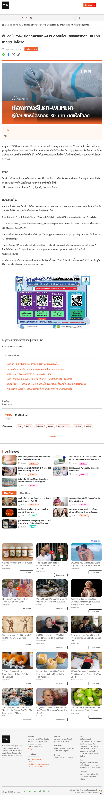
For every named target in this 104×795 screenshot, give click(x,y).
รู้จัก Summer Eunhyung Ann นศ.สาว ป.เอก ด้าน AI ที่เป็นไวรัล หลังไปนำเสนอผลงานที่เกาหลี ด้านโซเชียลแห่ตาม (34, 522)
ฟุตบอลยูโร (83, 767)
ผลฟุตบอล (83, 762)
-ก (22, 17)
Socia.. (84, 515)
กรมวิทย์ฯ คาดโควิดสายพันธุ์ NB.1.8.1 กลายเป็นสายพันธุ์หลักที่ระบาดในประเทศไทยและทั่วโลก (46, 384)
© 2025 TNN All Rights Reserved (87, 792)
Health (68, 748)
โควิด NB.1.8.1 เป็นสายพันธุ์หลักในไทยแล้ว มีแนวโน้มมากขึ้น (32, 364)
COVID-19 (83, 753)
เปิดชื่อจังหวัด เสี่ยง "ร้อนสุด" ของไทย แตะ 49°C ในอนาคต (33, 510)
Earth (33, 515)
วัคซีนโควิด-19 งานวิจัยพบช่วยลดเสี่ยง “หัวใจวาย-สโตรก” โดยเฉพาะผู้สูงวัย (33, 480)
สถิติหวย (82, 779)
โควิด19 (28, 426)
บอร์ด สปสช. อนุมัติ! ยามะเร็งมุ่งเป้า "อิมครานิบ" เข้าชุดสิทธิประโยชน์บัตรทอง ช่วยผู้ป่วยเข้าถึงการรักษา (85, 458)
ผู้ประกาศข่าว (58, 741)
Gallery (82, 756)
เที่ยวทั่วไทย (94, 774)
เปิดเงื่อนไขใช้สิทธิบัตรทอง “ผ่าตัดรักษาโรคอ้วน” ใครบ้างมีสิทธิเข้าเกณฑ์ (34, 458)
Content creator (59, 757)
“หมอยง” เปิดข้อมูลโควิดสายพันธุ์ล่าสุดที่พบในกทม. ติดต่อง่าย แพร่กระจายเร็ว (39, 388)
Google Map (32, 749)
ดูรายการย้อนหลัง (67, 739)
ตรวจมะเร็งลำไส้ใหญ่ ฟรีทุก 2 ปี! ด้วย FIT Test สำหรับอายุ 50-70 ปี (34, 469)
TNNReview (84, 776)
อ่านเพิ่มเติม (52, 436)
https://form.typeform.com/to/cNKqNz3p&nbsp (58, 234)
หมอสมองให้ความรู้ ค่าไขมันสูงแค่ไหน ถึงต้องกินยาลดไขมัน (84, 499)
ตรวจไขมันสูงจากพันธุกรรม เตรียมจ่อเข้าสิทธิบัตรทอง (84, 469)
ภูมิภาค (96, 746)
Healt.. (83, 463)
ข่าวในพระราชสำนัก (85, 739)
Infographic (84, 751)
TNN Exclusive (85, 741)
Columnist (70, 757)
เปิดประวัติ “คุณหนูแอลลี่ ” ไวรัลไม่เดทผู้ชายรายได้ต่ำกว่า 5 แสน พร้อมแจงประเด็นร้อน (83, 510)
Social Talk (92, 744)
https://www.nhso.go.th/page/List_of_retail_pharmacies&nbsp (30, 187)
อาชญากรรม (84, 746)
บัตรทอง (50, 426)
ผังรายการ (66, 741)
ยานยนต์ (82, 749)
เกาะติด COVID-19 (14, 24)
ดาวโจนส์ (92, 751)
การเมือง (98, 741)
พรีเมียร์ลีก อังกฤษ (86, 765)
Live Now (91, 5)
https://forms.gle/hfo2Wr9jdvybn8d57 (48, 217)
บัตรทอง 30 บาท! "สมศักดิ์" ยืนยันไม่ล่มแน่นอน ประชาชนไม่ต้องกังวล (35, 369)
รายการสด (57, 739)
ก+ (31, 18)
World (56, 748)
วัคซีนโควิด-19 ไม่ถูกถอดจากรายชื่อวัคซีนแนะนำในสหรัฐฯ (31, 374)
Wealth (62, 748)
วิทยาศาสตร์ (83, 744)
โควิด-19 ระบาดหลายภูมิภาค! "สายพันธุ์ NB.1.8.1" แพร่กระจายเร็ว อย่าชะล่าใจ (39, 379)
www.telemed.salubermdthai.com (35, 245)
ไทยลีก (98, 767)
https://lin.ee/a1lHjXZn (47, 223)
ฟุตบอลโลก (91, 767)
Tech (33, 526)
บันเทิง (91, 746)
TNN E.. (33, 463)
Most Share (25, 492)
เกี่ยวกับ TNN (74, 790)
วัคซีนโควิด (39, 426)
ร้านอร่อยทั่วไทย (85, 774)
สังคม (32, 474)
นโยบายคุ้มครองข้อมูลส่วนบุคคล (92, 790)
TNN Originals (64, 750)
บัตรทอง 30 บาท (63, 426)
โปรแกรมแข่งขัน (93, 762)
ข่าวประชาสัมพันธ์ (93, 753)
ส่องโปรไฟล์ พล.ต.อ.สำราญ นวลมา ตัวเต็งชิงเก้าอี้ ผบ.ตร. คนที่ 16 (34, 499)
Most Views (9, 492)
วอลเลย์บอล (97, 765)
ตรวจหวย (92, 776)
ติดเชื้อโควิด (77, 426)
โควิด (19, 426)
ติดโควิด (88, 426)
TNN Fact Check (92, 749)
